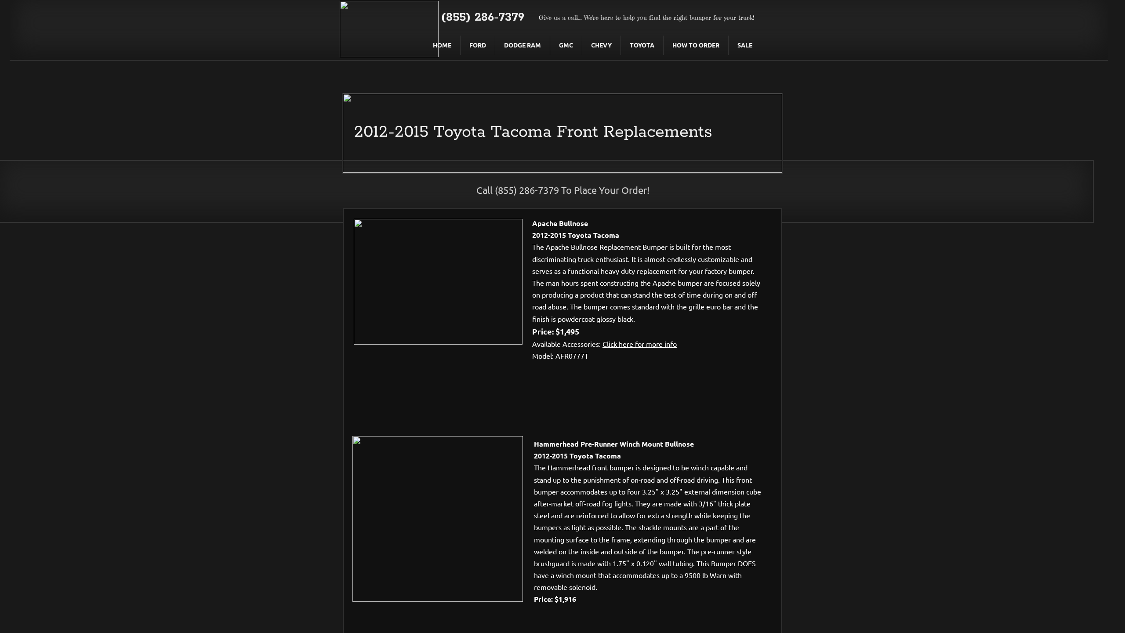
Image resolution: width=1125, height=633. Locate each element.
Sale (744, 45)
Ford (477, 45)
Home (442, 45)
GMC (566, 45)
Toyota (642, 45)
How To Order (695, 45)
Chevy (601, 45)
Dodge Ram (522, 45)
